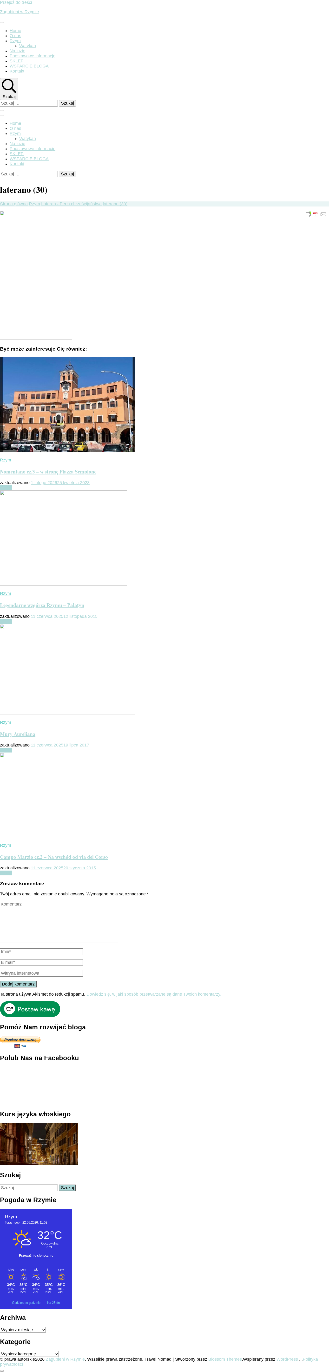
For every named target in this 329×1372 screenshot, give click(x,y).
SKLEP (17, 61)
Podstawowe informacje (32, 55)
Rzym (15, 40)
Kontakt (17, 71)
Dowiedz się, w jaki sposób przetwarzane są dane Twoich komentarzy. (153, 994)
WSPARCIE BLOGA (29, 66)
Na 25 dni (53, 1303)
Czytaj (6, 487)
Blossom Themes (225, 1359)
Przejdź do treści (16, 2)
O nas (15, 35)
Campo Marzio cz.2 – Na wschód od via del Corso (54, 856)
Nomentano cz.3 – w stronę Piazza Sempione (48, 471)
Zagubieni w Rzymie (19, 11)
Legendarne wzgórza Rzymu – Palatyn (42, 605)
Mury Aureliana (17, 734)
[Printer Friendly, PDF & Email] (316, 214)
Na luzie (17, 50)
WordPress (287, 1359)
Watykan (27, 45)
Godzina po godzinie (26, 1303)
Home (15, 30)
